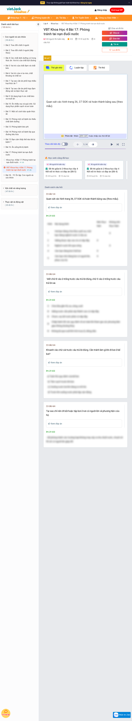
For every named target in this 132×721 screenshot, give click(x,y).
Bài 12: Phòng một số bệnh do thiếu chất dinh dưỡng (21, 120)
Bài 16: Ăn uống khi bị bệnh (17, 147)
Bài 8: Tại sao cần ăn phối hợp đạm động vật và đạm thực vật (20, 89)
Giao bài (116, 39)
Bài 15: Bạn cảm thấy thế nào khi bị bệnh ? (20, 140)
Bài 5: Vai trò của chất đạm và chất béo (20, 66)
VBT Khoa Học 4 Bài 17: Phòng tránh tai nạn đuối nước (83, 24)
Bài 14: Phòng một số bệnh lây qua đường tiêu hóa (20, 133)
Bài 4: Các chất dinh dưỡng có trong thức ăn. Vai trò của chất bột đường (21, 59)
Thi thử (101, 67)
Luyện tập (79, 67)
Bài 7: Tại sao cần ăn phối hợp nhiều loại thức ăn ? (21, 82)
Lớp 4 (46, 24)
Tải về (116, 44)
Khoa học (54, 24)
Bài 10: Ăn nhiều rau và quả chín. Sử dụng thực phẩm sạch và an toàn (21, 105)
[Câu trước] (78, 144)
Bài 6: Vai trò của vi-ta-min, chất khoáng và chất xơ (19, 74)
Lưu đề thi (116, 50)
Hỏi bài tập (6, 715)
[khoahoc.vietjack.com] (18, 10)
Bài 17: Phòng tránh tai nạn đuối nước (19, 153)
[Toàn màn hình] (123, 144)
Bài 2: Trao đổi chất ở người (17, 45)
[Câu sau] (93, 144)
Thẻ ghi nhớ (56, 67)
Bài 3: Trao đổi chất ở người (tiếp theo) (19, 51)
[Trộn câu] (117, 144)
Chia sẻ (116, 33)
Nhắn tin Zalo (124, 715)
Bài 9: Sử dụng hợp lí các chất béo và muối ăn (20, 97)
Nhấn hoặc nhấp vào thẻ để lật (87, 136)
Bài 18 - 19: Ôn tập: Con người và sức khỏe (19, 176)
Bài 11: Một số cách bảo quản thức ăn (20, 112)
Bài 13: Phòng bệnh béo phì (17, 127)
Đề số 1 (47, 58)
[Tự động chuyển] (111, 144)
